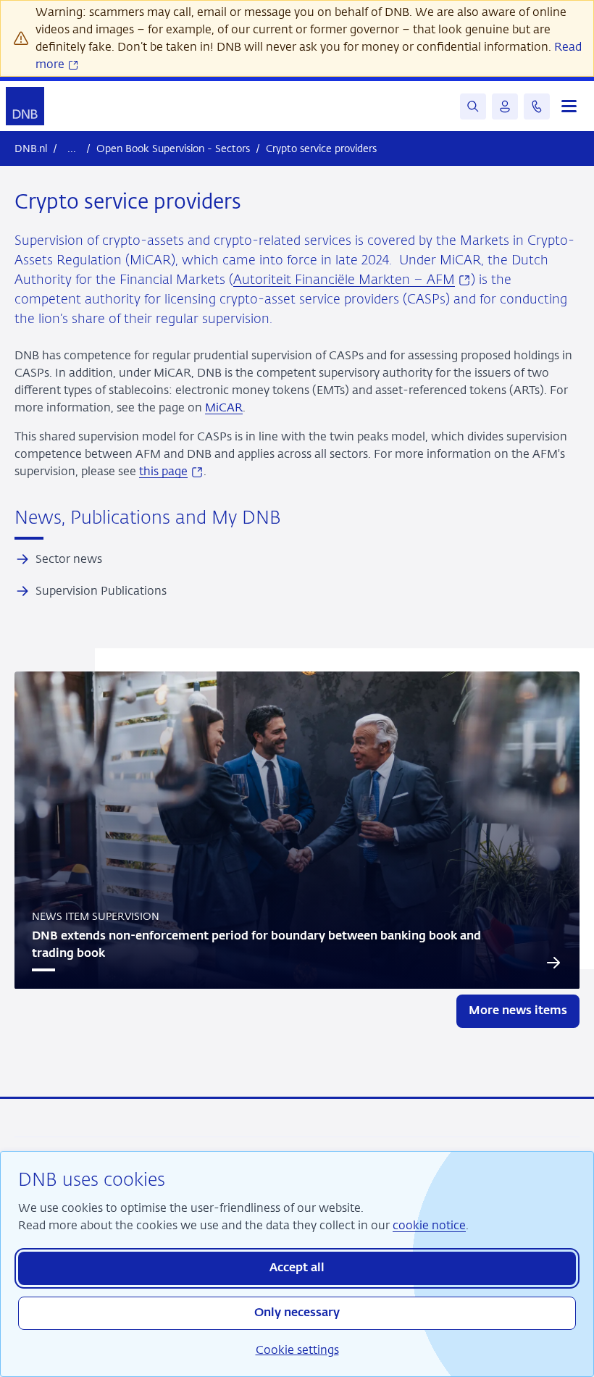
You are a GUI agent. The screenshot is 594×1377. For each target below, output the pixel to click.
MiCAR (224, 407)
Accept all (297, 1268)
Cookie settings (297, 1350)
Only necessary (297, 1313)
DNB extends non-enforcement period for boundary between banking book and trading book (256, 945)
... (71, 148)
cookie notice (429, 1225)
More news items (518, 1011)
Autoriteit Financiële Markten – (352, 280)
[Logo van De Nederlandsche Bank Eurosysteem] (25, 106)
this (171, 471)
